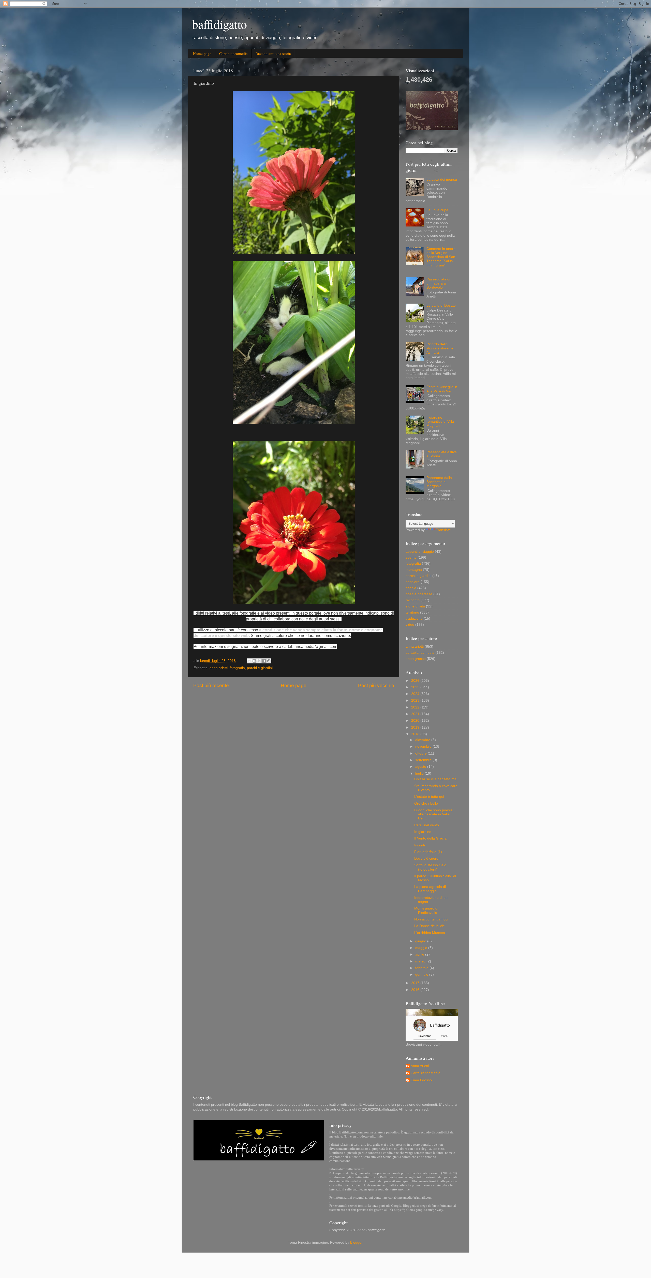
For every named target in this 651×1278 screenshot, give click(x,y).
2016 (415, 990)
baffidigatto (219, 24)
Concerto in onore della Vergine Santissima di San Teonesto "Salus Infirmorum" (440, 257)
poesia (411, 588)
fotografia (237, 668)
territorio (412, 612)
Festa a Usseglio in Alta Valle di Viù (441, 389)
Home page (202, 53)
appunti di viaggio (420, 551)
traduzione (414, 618)
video (410, 625)
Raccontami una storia (273, 53)
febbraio (422, 968)
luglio (420, 773)
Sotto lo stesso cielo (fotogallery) (430, 867)
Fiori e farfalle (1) (428, 852)
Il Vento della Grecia (430, 838)
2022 (415, 707)
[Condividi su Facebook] (264, 660)
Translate (443, 530)
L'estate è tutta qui (429, 797)
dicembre (423, 740)
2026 (415, 681)
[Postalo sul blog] (254, 660)
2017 (415, 983)
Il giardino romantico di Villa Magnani (440, 422)
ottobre (421, 753)
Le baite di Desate (441, 305)
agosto (421, 767)
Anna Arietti (420, 1066)
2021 (415, 714)
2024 (415, 694)
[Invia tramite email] (249, 660)
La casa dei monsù (441, 179)
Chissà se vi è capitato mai (435, 779)
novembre (424, 746)
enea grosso (416, 659)
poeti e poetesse (419, 594)
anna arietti (219, 668)
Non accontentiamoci (431, 919)
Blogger (356, 1242)
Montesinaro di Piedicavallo (426, 910)
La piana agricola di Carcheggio (430, 889)
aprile (420, 954)
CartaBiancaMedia (425, 1073)
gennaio (422, 974)
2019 (415, 727)
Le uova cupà (437, 210)
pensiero (413, 582)
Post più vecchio (376, 685)
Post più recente (211, 685)
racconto (413, 600)
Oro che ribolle (426, 803)
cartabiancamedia (420, 653)
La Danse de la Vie (429, 926)
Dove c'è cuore (426, 858)
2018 (415, 734)
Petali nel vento (426, 825)
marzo (420, 961)
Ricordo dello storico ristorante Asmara (439, 348)
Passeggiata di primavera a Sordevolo (438, 283)
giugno (421, 941)
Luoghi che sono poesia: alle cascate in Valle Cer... (434, 814)
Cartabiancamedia (233, 53)
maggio (421, 948)
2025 (415, 687)
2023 (415, 700)
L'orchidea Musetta (429, 933)
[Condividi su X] (259, 660)
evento (411, 557)
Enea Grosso (421, 1080)
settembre (424, 760)
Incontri (420, 845)
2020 (415, 720)
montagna (414, 570)
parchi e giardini (260, 668)
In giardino (422, 832)
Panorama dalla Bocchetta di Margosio (439, 482)
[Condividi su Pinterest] (268, 660)
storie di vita (415, 606)
